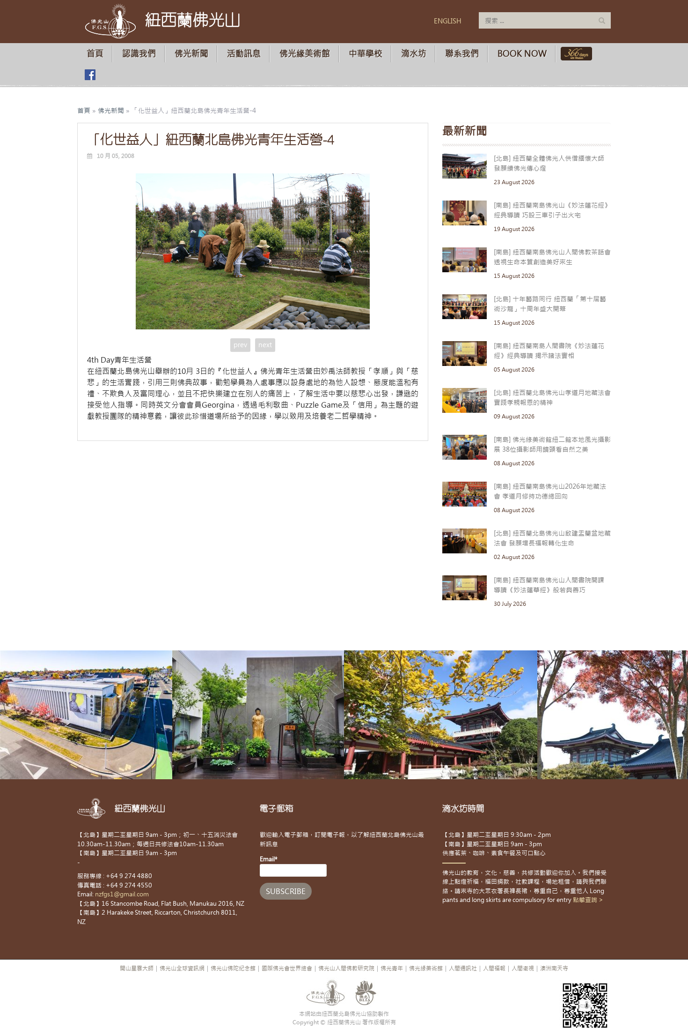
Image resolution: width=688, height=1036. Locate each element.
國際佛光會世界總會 (287, 968)
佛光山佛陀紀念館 (233, 968)
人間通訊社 (463, 968)
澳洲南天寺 (554, 968)
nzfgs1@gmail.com (122, 894)
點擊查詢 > (588, 900)
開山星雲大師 (137, 968)
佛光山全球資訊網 (182, 968)
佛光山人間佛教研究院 (346, 968)
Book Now (522, 53)
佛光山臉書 (90, 74)
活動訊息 (244, 53)
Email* (269, 859)
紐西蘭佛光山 (193, 20)
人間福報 (494, 968)
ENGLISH (447, 21)
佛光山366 (574, 53)
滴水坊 (413, 53)
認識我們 (139, 53)
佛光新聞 (191, 53)
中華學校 (365, 53)
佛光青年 (392, 968)
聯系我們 (462, 53)
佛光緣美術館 (304, 53)
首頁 (95, 53)
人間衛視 (523, 968)
